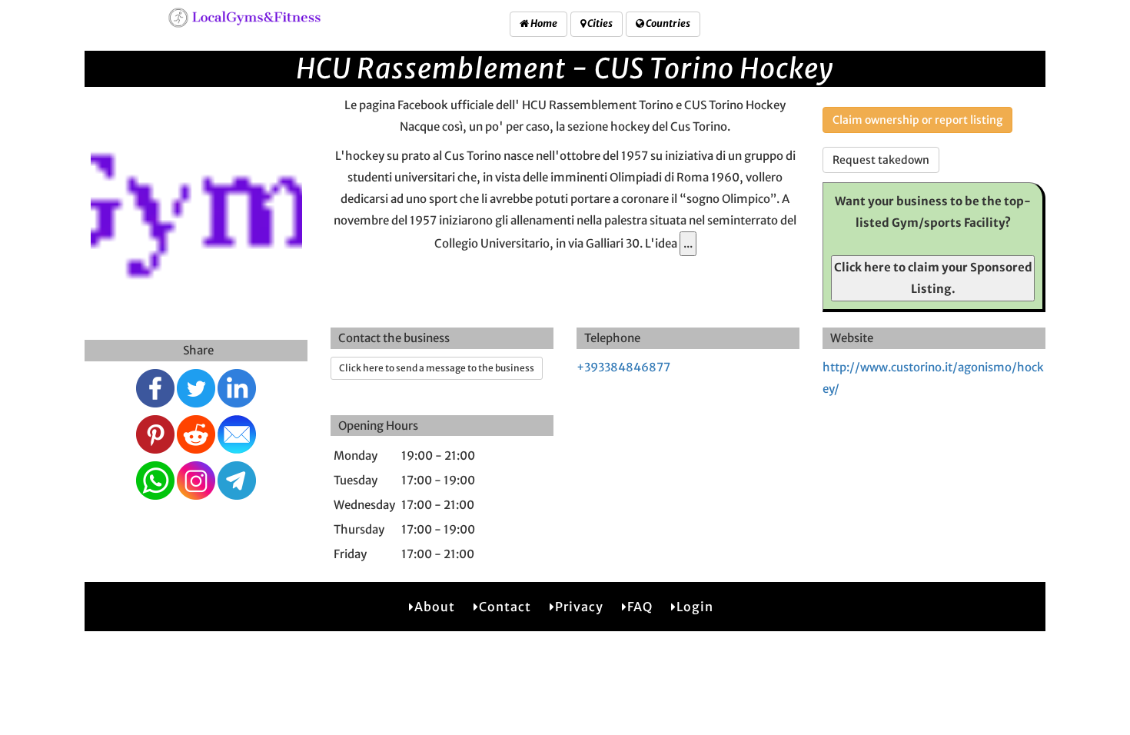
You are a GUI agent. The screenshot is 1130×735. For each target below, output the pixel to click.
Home (543, 23)
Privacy (579, 606)
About (434, 606)
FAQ (640, 606)
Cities (599, 23)
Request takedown (881, 160)
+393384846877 (623, 367)
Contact (505, 606)
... (688, 243)
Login (694, 606)
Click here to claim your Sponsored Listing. (933, 278)
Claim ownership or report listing (917, 120)
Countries (667, 23)
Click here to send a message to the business (436, 368)
